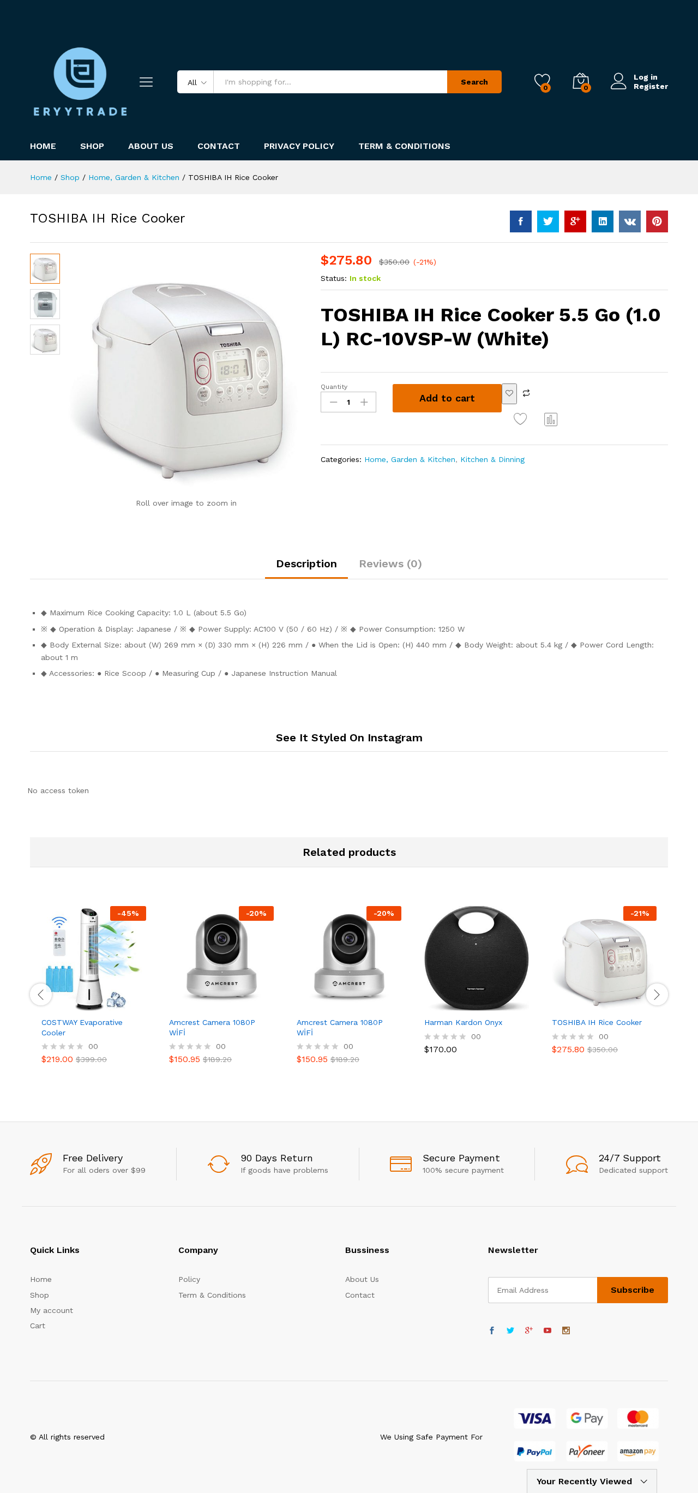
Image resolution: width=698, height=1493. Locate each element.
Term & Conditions (404, 146)
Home (43, 146)
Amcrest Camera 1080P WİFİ (212, 1027)
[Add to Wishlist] (509, 393)
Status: (334, 278)
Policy (189, 1279)
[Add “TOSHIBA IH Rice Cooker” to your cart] (578, 1004)
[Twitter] (510, 1331)
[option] (94, 993)
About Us (150, 146)
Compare (551, 419)
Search (474, 81)
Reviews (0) (390, 563)
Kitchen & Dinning (492, 459)
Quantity (334, 386)
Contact (218, 146)
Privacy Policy (299, 146)
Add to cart (447, 398)
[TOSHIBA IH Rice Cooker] (521, 221)
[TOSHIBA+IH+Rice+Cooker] (548, 221)
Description (306, 563)
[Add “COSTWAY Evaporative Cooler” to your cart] (68, 1004)
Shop (92, 146)
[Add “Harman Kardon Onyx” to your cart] (450, 1004)
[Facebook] (492, 1331)
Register (651, 86)
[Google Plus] (529, 1331)
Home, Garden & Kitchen (409, 459)
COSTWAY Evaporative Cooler (82, 1027)
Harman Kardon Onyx (463, 1022)
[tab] (306, 568)
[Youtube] (547, 1331)
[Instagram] (566, 1331)
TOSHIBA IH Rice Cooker (597, 1022)
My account (51, 1310)
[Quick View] (52, 1004)
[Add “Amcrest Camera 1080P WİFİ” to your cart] (195, 1004)
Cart (37, 1325)
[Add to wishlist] (522, 419)
